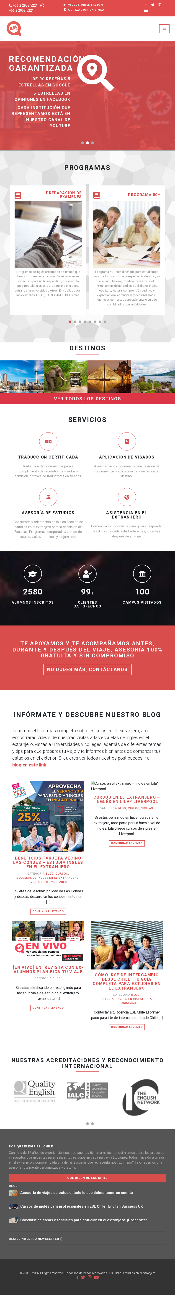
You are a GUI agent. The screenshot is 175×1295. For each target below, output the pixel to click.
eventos (35, 881)
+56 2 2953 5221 (25, 6)
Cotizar (22, 382)
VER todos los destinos (87, 398)
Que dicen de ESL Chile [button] (87, 1178)
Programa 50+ (144, 195)
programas (126, 1003)
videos (133, 808)
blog (41, 730)
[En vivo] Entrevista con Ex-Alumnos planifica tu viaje (48, 969)
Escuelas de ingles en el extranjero (47, 877)
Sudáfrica (65, 353)
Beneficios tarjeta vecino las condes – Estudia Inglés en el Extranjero (48, 862)
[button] (82, 142)
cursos (62, 873)
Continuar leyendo (48, 911)
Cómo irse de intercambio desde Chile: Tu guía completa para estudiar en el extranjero (127, 981)
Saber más (22, 390)
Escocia (153, 353)
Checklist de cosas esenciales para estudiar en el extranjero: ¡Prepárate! (83, 1220)
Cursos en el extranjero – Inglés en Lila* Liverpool (126, 799)
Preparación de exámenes (64, 195)
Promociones (55, 881)
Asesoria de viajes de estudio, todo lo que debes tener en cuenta (76, 1193)
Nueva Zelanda (22, 352)
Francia (109, 353)
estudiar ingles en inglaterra (126, 999)
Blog (50, 873)
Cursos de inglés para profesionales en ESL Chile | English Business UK (81, 1206)
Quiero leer (50, 823)
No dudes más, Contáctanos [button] (87, 669)
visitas (147, 808)
